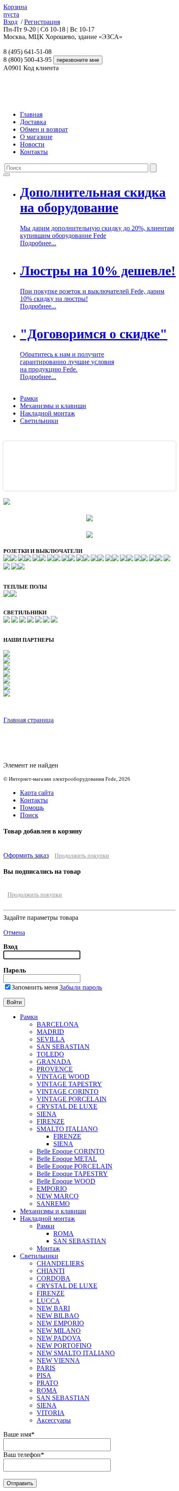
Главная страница (28, 720)
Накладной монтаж (47, 413)
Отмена (14, 932)
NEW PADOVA (59, 1338)
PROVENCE (55, 1069)
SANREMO (53, 1203)
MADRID (50, 1031)
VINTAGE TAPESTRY (69, 1084)
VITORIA (51, 1412)
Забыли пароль (81, 987)
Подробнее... (38, 243)
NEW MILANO (59, 1330)
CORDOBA (53, 1278)
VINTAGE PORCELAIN (72, 1098)
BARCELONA (58, 1024)
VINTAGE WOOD (63, 1076)
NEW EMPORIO (60, 1323)
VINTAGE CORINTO (68, 1091)
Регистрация (42, 21)
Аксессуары (54, 1420)
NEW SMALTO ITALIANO (76, 1353)
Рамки (29, 398)
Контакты (34, 151)
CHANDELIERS (60, 1263)
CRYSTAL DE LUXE (67, 1106)
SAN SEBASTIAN (63, 1046)
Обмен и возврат (44, 129)
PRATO (47, 1382)
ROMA (63, 1233)
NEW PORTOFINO (64, 1345)
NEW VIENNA (58, 1360)
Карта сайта (37, 792)
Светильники (39, 420)
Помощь (32, 807)
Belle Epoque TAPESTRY (72, 1173)
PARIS (46, 1367)
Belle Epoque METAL (67, 1158)
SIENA (47, 1113)
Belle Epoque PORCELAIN (74, 1166)
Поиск (29, 815)
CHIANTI (51, 1270)
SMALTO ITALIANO (67, 1128)
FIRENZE (51, 1121)
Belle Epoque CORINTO (70, 1151)
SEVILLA (51, 1039)
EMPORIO (52, 1188)
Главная (31, 114)
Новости (32, 144)
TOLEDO (50, 1054)
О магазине (36, 136)
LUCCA (48, 1300)
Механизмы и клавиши (53, 405)
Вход (10, 21)
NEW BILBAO (58, 1315)
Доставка (33, 121)
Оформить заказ (26, 855)
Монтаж (48, 1248)
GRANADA (54, 1061)
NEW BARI (53, 1308)
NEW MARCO (58, 1196)
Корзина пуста (15, 10)
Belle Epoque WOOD (66, 1181)
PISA (44, 1375)
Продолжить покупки (82, 856)
